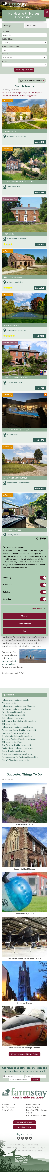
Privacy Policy (33, 1144)
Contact (33, 1147)
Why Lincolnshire (9, 703)
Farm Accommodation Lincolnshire (16, 709)
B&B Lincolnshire (9, 724)
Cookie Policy (12, 1147)
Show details (37, 609)
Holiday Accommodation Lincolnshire (17, 727)
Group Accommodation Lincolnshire (17, 754)
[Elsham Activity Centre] (24, 892)
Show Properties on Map (32, 80)
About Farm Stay (33, 1107)
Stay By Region (8, 1107)
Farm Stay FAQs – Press (36, 1115)
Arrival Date (6, 54)
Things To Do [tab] (31, 25)
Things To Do (8, 1110)
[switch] (43, 585)
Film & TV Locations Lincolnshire (15, 760)
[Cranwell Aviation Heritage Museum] (24, 1026)
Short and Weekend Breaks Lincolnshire (19, 739)
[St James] (24, 981)
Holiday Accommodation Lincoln (15, 700)
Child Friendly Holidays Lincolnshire (17, 736)
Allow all (24, 616)
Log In (42, 1147)
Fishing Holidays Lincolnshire (14, 715)
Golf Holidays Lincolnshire (13, 718)
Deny (24, 631)
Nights (4, 61)
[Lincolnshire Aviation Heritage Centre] (24, 937)
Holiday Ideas (7, 39)
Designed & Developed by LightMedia (28, 1150)
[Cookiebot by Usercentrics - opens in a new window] (36, 539)
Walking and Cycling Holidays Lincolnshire (19, 730)
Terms (23, 1147)
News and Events (33, 1104)
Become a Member (25, 1122)
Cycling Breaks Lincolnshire (13, 751)
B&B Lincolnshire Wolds (12, 742)
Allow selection (24, 623)
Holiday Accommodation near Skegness (18, 706)
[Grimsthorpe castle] (24, 803)
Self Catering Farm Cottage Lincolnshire (19, 721)
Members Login (24, 1127)
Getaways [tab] (7, 25)
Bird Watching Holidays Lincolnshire (17, 745)
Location (5, 31)
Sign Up (35, 1079)
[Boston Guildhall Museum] (24, 847)
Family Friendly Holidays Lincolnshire (17, 748)
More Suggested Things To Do (24, 1054)
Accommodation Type (10, 46)
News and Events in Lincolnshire (15, 733)
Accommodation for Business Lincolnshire (20, 757)
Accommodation (8, 1104)
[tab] (32, 80)
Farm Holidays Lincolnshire (13, 712)
